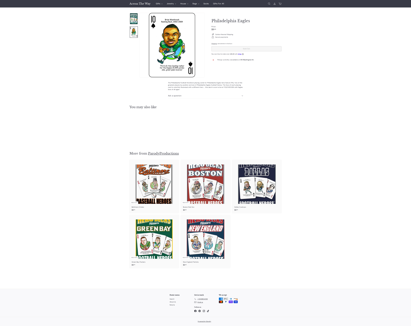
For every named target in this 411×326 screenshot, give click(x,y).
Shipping (214, 43)
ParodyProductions (163, 153)
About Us (173, 302)
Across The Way (140, 3)
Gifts (158, 3)
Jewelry (170, 3)
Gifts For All (218, 3)
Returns (172, 305)
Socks (206, 3)
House (183, 3)
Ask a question (174, 95)
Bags (195, 3)
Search (172, 299)
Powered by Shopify (204, 321)
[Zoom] (172, 45)
